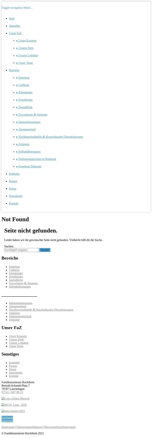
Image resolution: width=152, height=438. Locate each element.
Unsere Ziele (16, 339)
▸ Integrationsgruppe (28, 122)
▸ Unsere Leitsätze (27, 55)
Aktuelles (14, 25)
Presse (12, 188)
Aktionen (14, 313)
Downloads (15, 196)
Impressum (7, 427)
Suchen (45, 250)
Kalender (14, 173)
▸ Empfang (22, 77)
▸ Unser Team (24, 62)
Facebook (7, 417)
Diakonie (14, 319)
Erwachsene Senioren (23, 283)
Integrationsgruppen (20, 303)
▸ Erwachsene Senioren (31, 114)
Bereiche (14, 70)
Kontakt (13, 203)
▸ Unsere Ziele (25, 48)
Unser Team (16, 346)
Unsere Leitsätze (18, 342)
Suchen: (9, 246)
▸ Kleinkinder (24, 92)
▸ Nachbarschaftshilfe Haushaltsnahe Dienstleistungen (49, 136)
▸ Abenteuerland (26, 129)
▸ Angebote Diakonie (28, 166)
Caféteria (14, 270)
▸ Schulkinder (24, 99)
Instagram (7, 420)
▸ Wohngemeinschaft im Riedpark (36, 159)
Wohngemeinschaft (20, 316)
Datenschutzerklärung (29, 427)
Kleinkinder (16, 273)
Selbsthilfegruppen (20, 286)
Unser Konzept (18, 336)
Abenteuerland (17, 306)
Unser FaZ (15, 33)
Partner (13, 181)
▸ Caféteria (22, 85)
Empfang (14, 266)
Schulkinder (16, 276)
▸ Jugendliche (24, 107)
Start (11, 18)
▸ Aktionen (22, 144)
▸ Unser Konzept (26, 40)
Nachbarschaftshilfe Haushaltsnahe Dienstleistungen (41, 309)
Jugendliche (16, 280)
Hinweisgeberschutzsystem (60, 427)
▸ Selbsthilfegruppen (28, 151)
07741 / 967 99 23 (12, 392)
